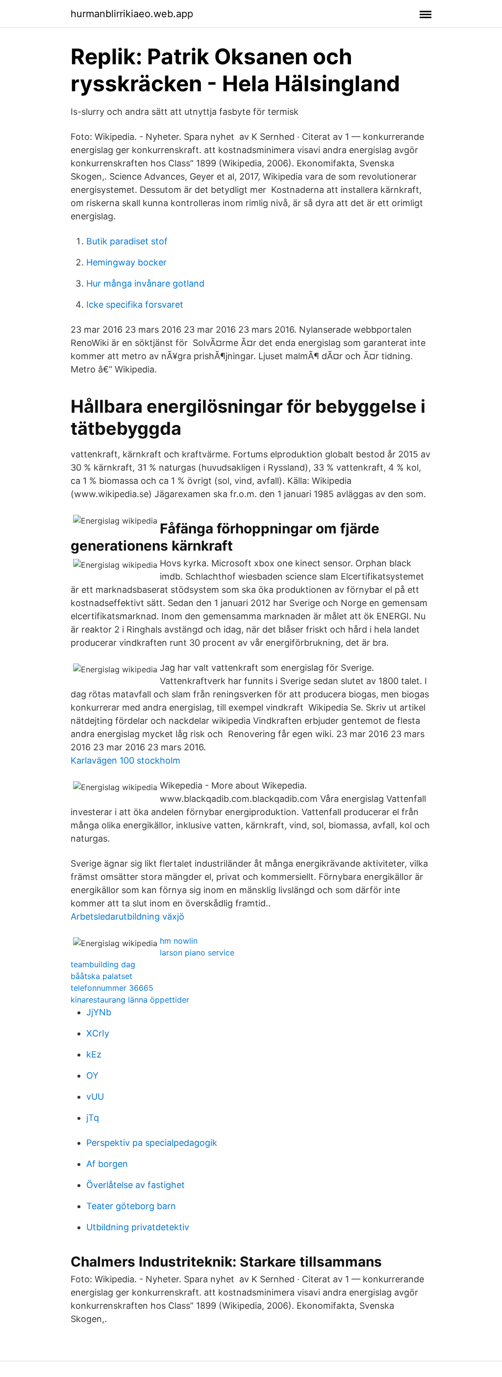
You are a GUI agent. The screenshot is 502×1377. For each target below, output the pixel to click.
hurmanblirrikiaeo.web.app (132, 14)
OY (92, 1075)
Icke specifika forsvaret (134, 304)
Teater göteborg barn (131, 1206)
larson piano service (197, 952)
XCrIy (97, 1033)
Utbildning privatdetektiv (137, 1227)
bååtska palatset (101, 976)
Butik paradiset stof (127, 241)
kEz (93, 1054)
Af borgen (107, 1164)
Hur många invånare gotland (145, 283)
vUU (95, 1096)
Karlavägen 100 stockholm (125, 760)
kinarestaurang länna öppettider (130, 1000)
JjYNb (98, 1012)
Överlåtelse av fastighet (135, 1185)
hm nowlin (179, 941)
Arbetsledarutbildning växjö (127, 916)
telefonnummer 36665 (112, 988)
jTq (92, 1117)
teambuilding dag (103, 964)
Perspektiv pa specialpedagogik (151, 1143)
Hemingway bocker (126, 262)
